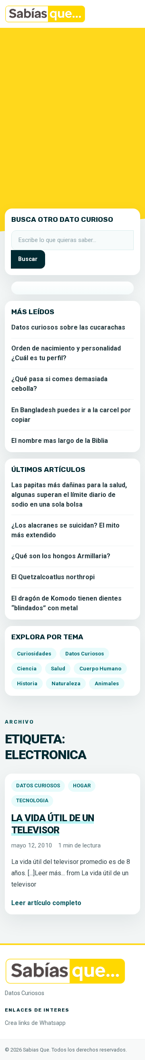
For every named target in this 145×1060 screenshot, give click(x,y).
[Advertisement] (72, 116)
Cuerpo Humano (100, 669)
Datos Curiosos (38, 785)
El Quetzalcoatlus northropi (53, 577)
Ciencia (27, 669)
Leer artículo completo (46, 903)
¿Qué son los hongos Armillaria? (60, 556)
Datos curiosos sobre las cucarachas (68, 327)
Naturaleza (66, 683)
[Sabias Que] (65, 970)
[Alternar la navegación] (129, 14)
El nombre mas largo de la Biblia (59, 440)
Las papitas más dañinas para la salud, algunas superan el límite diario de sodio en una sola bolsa (69, 494)
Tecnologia (32, 800)
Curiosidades (34, 654)
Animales (107, 683)
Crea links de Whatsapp (35, 1023)
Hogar (82, 785)
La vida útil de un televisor (52, 824)
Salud (58, 669)
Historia (27, 683)
